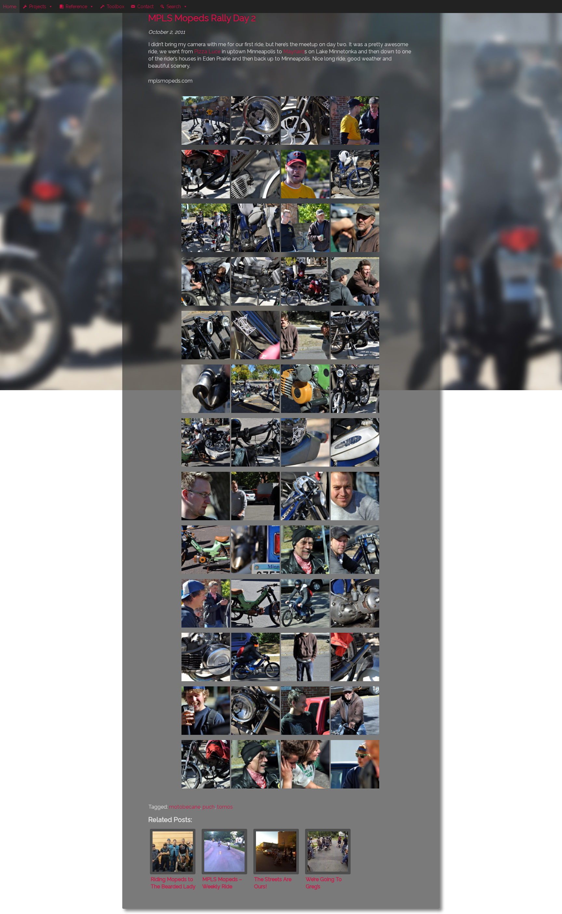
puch (209, 807)
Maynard (293, 51)
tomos (225, 807)
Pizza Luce (207, 51)
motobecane (184, 807)
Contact (145, 6)
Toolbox (115, 6)
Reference (76, 6)
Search (174, 6)
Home (9, 6)
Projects (37, 6)
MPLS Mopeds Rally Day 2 (202, 18)
